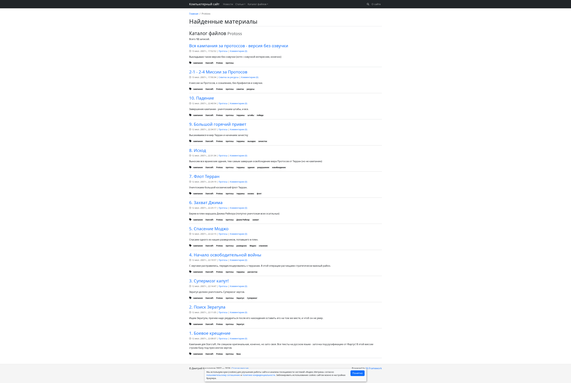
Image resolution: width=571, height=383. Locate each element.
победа (260, 115)
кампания (198, 63)
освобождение (279, 167)
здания (251, 167)
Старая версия (240, 368)
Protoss (219, 63)
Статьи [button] (239, 4)
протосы (230, 63)
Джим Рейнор (243, 219)
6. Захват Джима (206, 202)
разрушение (263, 167)
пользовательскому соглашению (223, 375)
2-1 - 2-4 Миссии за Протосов (218, 72)
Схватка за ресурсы (229, 77)
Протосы (223, 51)
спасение (263, 245)
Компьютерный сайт (204, 4)
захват (255, 219)
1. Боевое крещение (209, 333)
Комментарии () (238, 51)
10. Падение (201, 98)
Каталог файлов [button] (257, 4)
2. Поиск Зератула (207, 307)
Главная (193, 13)
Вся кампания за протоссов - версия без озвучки (238, 45)
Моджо (253, 245)
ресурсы (250, 89)
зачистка (262, 141)
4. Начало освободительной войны (225, 255)
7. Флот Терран (204, 176)
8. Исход (197, 150)
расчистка (252, 272)
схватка (240, 89)
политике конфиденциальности (259, 375)
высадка (251, 141)
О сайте (376, 4)
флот (259, 193)
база (238, 354)
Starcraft (209, 63)
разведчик (241, 245)
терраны (240, 115)
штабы (251, 115)
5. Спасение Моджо (209, 228)
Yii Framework (374, 368)
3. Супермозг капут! (209, 281)
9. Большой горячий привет (217, 124)
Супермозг (252, 298)
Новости (228, 4)
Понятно (357, 373)
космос (251, 193)
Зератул (240, 298)
